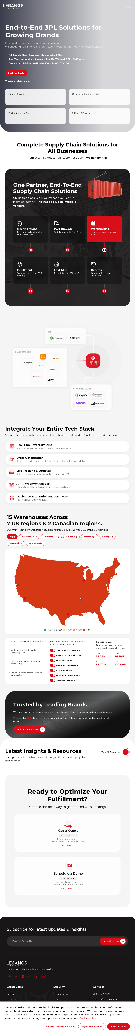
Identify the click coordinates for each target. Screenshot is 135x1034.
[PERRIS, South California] (24, 598)
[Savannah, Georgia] (101, 605)
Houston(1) (71, 536)
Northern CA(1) (29, 536)
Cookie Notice (88, 1018)
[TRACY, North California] (17, 584)
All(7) (12, 536)
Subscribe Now (111, 941)
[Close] (130, 1006)
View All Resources (111, 752)
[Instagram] (23, 976)
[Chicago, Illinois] (84, 580)
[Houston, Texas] (68, 614)
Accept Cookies (118, 1026)
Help (56, 999)
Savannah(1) (16, 543)
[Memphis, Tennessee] (80, 599)
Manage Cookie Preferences (60, 1026)
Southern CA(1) (51, 536)
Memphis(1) (89, 536)
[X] (29, 976)
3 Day (69, 630)
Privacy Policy (60, 994)
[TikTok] (36, 976)
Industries (12, 999)
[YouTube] (43, 976)
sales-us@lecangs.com (105, 999)
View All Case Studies (27, 729)
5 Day (88, 630)
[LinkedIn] (16, 976)
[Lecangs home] (13, 6)
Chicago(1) (107, 536)
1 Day (49, 630)
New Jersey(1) (35, 543)
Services (11, 994)
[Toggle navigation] (128, 6)
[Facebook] (9, 976)
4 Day (79, 630)
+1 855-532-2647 (101, 994)
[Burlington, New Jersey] (108, 580)
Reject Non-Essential (92, 1026)
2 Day (59, 630)
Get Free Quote (16, 73)
